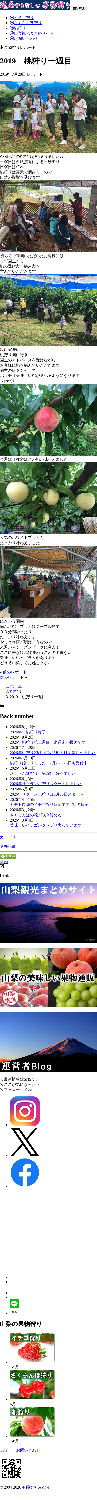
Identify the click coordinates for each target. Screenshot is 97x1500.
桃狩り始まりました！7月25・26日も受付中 (49, 763)
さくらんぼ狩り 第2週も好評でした (43, 773)
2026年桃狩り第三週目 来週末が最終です (48, 742)
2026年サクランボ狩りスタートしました (46, 784)
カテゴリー (10, 837)
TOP (3, 1450)
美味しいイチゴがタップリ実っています (46, 825)
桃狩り (20, 28)
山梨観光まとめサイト (34, 33)
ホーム (16, 686)
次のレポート (12, 677)
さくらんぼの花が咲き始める (36, 815)
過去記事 (8, 846)
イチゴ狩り (24, 18)
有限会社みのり (36, 1487)
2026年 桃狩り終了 (28, 732)
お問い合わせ (26, 38)
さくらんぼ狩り (28, 23)
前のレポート (15, 672)
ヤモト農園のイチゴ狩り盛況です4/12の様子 (49, 804)
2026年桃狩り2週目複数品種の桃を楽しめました (53, 753)
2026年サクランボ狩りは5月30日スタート (47, 794)
